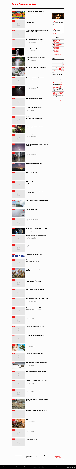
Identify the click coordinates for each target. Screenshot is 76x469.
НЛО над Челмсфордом (32, 209)
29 (61, 70)
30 (63, 70)
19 (56, 68)
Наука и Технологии (33, 50)
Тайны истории (32, 431)
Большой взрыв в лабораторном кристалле (36, 48)
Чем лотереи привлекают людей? (34, 254)
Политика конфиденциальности (57, 457)
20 (58, 68)
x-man (61, 84)
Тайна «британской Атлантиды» (34, 98)
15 (61, 67)
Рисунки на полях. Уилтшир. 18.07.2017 (35, 326)
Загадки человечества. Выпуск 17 (34, 429)
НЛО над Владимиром (31, 172)
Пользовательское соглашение (57, 456)
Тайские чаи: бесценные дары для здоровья (36, 419)
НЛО (31, 203)
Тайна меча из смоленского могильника (36, 371)
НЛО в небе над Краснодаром (33, 219)
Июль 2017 (58, 61)
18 (54, 68)
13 (58, 67)
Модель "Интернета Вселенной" (34, 163)
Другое (30, 255)
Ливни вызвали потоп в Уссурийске (35, 77)
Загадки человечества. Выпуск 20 (34, 245)
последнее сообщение (55, 42)
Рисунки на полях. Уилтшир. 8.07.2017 (35, 335)
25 (54, 70)
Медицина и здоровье (32, 346)
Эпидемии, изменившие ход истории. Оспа (36, 410)
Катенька (59, 54)
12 (56, 67)
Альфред (58, 90)
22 (61, 68)
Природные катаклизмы (34, 14)
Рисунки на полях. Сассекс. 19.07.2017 (35, 317)
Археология (32, 99)
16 (63, 67)
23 (29, 203)
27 (58, 70)
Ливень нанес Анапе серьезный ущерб (35, 87)
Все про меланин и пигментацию (34, 344)
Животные (32, 127)
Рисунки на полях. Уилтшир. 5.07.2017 (35, 390)
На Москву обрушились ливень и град (35, 135)
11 (54, 67)
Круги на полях (32, 184)
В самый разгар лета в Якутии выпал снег (36, 67)
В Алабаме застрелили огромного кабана (36, 126)
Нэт (58, 45)
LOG (58, 42)
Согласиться (70, 467)
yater (59, 51)
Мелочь (58, 97)
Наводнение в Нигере (31, 153)
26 (56, 70)
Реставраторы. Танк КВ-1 (32, 439)
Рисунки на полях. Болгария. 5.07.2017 (35, 353)
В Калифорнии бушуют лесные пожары (35, 289)
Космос (31, 231)
